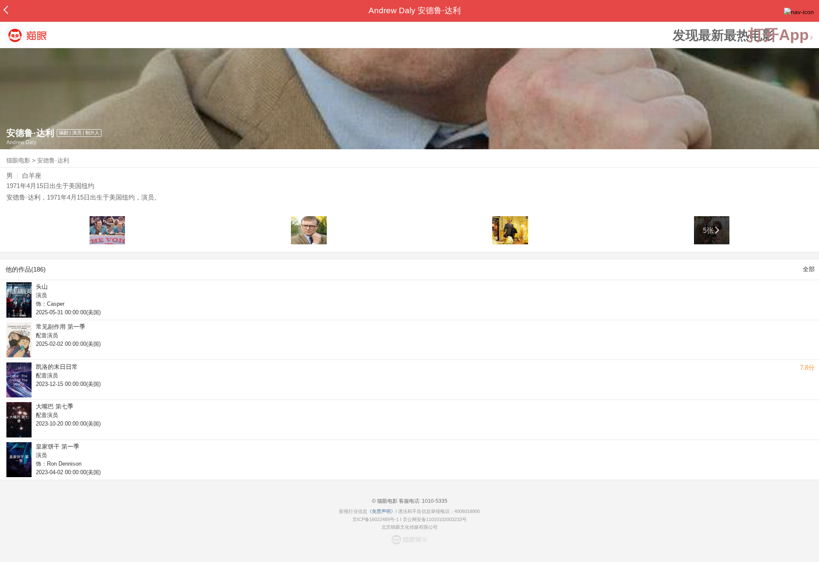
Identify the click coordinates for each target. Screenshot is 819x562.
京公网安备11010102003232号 (435, 519)
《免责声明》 (381, 511)
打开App (778, 35)
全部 (809, 269)
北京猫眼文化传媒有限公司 (409, 527)
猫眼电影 (18, 160)
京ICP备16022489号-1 (375, 519)
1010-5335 (434, 501)
